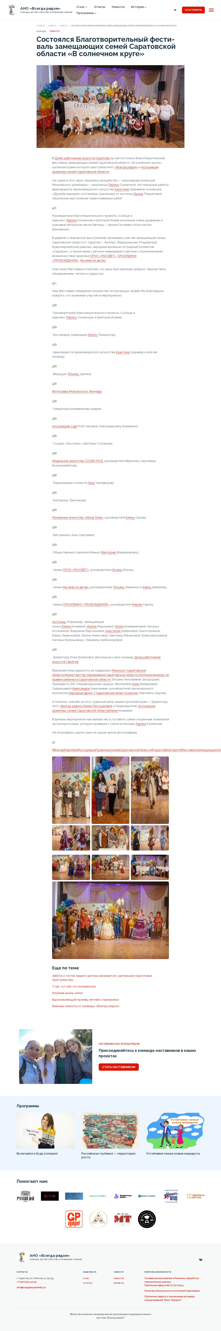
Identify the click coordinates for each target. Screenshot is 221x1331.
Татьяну (73, 374)
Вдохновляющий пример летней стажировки (85, 999)
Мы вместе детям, (76, 587)
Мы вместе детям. (93, 260)
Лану (91, 483)
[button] (86, 7)
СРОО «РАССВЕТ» (103, 256)
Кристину (123, 352)
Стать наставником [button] (118, 1067)
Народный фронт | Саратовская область (97, 693)
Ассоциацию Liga (64, 426)
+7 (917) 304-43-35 (26, 1282)
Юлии (119, 626)
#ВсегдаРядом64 (64, 750)
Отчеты (87, 1283)
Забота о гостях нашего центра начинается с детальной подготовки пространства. (102, 977)
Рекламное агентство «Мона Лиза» (77, 517)
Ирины (138, 193)
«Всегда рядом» (126, 167)
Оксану (117, 569)
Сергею (132, 693)
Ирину (93, 334)
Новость (64, 26)
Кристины (122, 189)
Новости (52, 26)
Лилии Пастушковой (97, 706)
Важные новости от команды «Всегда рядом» (86, 1006)
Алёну (147, 587)
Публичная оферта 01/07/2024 (163, 1285)
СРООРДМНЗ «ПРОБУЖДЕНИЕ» (86, 604)
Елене (113, 710)
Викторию (109, 552)
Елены (67, 626)
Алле (136, 684)
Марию (137, 604)
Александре (81, 688)
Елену (130, 517)
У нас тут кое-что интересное (74, 986)
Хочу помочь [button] (193, 10)
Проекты (119, 1283)
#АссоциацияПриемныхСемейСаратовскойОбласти (114, 750)
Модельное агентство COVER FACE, (78, 461)
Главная (41, 26)
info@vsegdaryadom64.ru (31, 1287)
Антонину (59, 622)
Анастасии (113, 631)
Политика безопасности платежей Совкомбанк (172, 1291)
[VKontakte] (175, 10)
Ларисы (113, 184)
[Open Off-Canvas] (211, 10)
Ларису (71, 317)
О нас (86, 1278)
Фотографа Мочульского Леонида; (77, 391)
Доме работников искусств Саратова (82, 158)
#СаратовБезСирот (165, 750)
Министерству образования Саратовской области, (101, 675)
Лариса (71, 220)
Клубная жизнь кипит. (68, 993)
